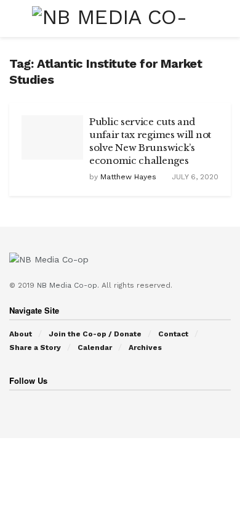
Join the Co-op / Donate (95, 334)
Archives (145, 347)
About (20, 334)
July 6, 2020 (193, 177)
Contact (173, 334)
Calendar (95, 347)
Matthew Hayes (128, 177)
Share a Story (35, 347)
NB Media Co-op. (69, 285)
